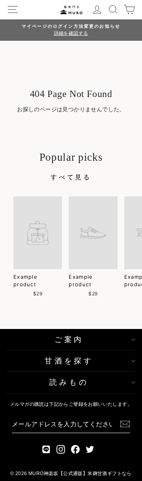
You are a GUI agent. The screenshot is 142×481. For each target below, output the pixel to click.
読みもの (68, 382)
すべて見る (71, 177)
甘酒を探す (69, 361)
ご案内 (69, 339)
